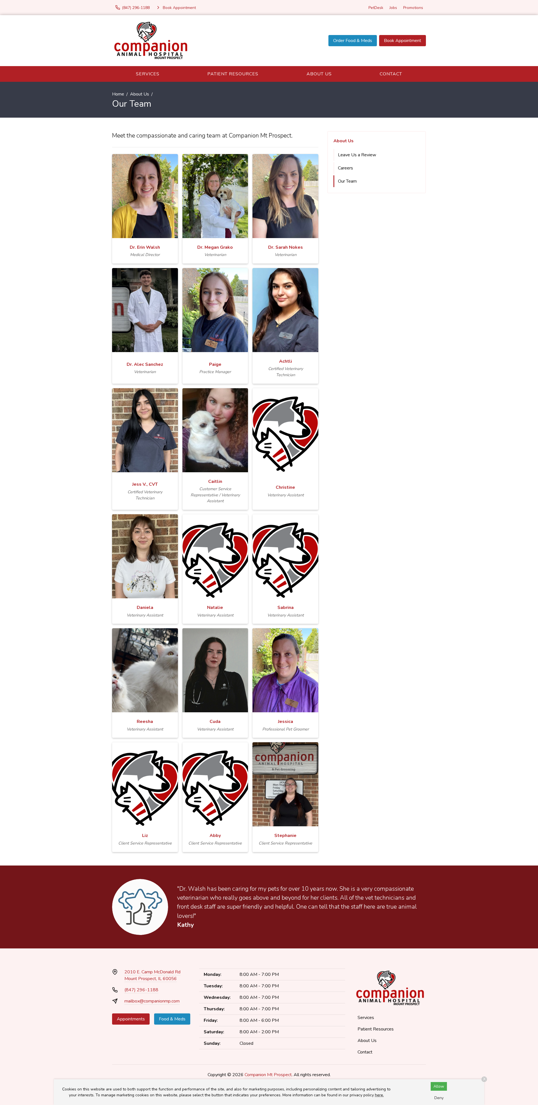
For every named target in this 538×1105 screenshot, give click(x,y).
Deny (439, 1098)
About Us (319, 74)
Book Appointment (402, 41)
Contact (391, 74)
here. (379, 1095)
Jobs (393, 7)
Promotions (413, 7)
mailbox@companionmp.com (152, 1001)
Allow (438, 1086)
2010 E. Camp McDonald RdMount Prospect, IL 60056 (152, 975)
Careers (345, 168)
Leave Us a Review (357, 155)
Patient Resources (232, 74)
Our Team (347, 181)
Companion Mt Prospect (268, 1075)
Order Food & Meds (352, 41)
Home (118, 94)
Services (147, 74)
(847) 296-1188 (141, 990)
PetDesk (375, 7)
